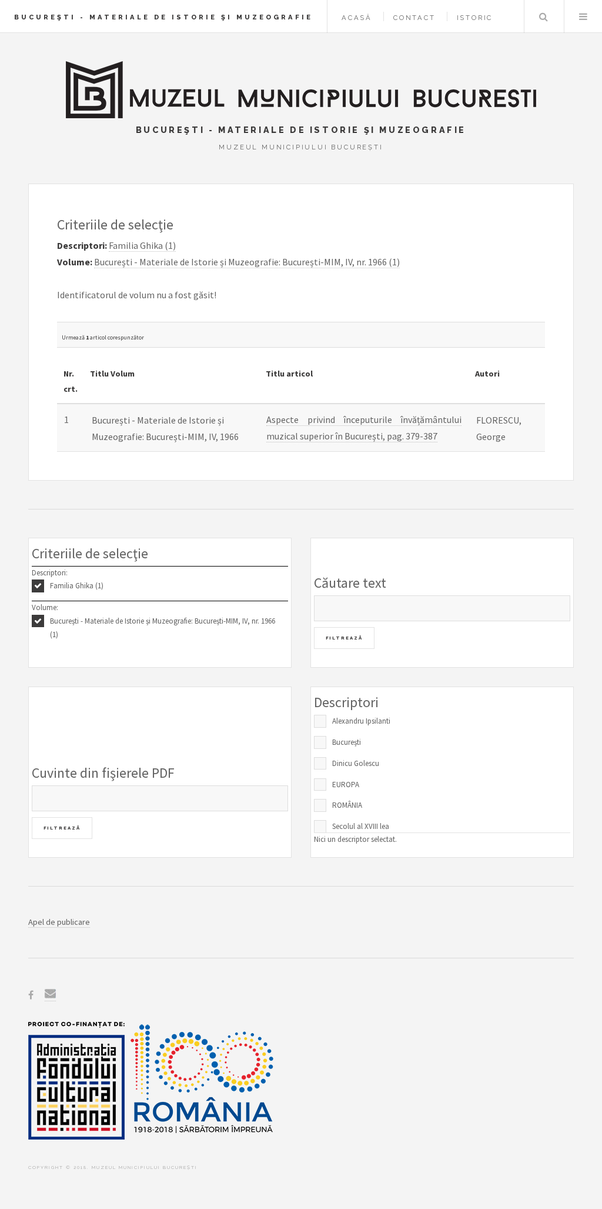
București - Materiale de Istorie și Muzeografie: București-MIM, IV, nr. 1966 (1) (162, 628)
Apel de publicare (59, 922)
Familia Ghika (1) (76, 586)
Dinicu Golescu (355, 763)
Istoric (475, 18)
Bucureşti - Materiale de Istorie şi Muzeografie (163, 17)
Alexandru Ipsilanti (361, 721)
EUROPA (345, 785)
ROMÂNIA (347, 805)
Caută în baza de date (543, 16)
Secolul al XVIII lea (360, 826)
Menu (583, 16)
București (346, 742)
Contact (414, 18)
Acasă (357, 18)
